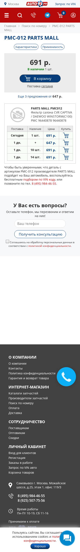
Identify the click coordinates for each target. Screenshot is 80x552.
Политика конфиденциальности (32, 373)
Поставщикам (19, 428)
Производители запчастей (28, 398)
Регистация (17, 458)
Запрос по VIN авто (23, 468)
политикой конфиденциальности (49, 246)
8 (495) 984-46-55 (31, 495)
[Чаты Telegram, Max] (67, 538)
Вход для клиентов (22, 453)
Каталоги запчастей (23, 393)
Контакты (16, 368)
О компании (17, 363)
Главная (10, 26)
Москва (13, 4)
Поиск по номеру (21, 403)
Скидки (14, 438)
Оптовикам (17, 433)
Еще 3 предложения (40, 96)
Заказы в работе (21, 463)
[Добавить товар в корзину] (66, 135)
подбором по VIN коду (39, 179)
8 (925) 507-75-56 (31, 500)
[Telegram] (47, 17)
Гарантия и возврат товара (29, 378)
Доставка (15, 413)
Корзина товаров (21, 472)
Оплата (14, 408)
